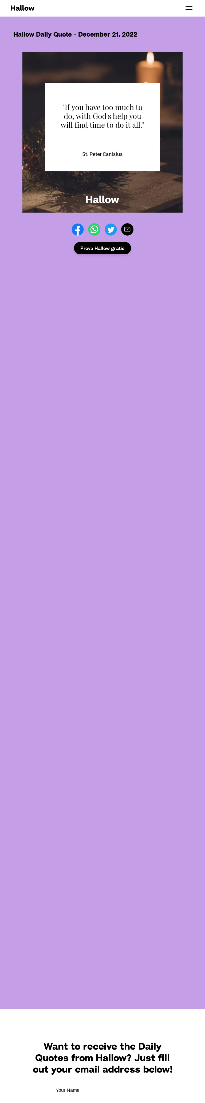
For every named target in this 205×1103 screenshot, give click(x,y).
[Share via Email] (127, 229)
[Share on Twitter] (111, 229)
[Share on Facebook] (78, 229)
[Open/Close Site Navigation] (189, 8)
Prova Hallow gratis (102, 248)
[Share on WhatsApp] (94, 229)
